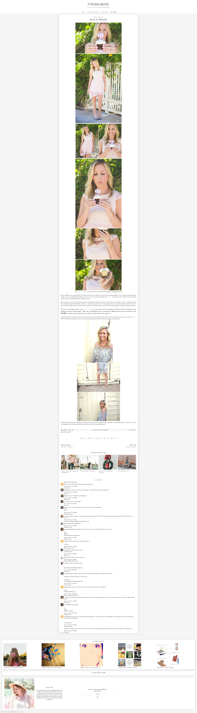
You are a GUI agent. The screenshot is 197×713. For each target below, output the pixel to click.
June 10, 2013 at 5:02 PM (70, 559)
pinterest (99, 438)
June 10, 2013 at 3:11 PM (70, 537)
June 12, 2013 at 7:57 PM (70, 625)
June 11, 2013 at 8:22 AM (70, 613)
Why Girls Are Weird (69, 482)
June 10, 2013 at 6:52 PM (70, 570)
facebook (83, 438)
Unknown (66, 539)
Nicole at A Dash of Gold (116, 430)
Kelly (65, 602)
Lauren (65, 488)
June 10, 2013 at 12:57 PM (70, 492)
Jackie (65, 571)
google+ (115, 438)
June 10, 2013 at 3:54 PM (70, 546)
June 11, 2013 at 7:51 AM (70, 601)
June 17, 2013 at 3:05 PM (70, 630)
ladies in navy (69, 551)
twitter (91, 438)
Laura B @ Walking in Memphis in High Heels (75, 521)
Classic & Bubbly (82, 291)
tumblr (107, 438)
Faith (65, 555)
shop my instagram (93, 12)
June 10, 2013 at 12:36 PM (70, 486)
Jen (65, 493)
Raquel (65, 499)
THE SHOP (87, 309)
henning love (67, 514)
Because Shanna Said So (70, 595)
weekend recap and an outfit (127, 667)
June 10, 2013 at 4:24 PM (70, 553)
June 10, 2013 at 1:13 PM (70, 520)
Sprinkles (109, 297)
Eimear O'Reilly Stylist (69, 561)
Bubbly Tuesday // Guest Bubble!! (52, 667)
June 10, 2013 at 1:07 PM (70, 512)
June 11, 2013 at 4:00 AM (70, 593)
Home (83, 12)
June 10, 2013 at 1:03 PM (70, 503)
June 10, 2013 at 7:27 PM (70, 583)
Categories (104, 12)
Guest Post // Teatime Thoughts (14, 667)
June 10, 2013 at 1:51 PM (70, 525)
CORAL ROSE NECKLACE (83, 430)
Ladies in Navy (67, 548)
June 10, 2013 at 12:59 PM (70, 498)
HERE (134, 317)
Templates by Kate (20, 711)
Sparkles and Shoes (68, 611)
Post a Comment (64, 632)
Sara (65, 505)
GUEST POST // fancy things (165, 667)
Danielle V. (66, 527)
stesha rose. (98, 4)
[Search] (97, 697)
